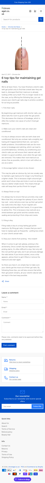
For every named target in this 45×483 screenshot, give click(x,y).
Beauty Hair (6, 435)
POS (22, 467)
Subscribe (37, 406)
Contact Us (6, 446)
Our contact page (15, 379)
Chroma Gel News (14, 27)
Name (4, 297)
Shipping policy (14, 371)
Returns (5, 449)
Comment (6, 318)
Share (7, 281)
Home (4, 27)
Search (4, 426)
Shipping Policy (8, 457)
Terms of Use (7, 454)
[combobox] (22, 19)
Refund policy (7, 432)
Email (4, 307)
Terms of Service (8, 429)
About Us (5, 423)
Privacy (4, 451)
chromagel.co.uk (14, 467)
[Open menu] (41, 11)
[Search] (40, 19)
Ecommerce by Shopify (35, 467)
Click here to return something (19, 362)
